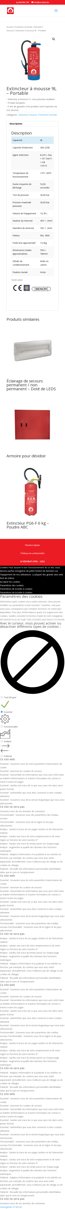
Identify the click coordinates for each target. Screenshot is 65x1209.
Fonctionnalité (11, 726)
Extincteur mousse (28, 114)
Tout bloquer (10, 697)
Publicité (8, 756)
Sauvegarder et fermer (11, 1207)
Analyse (7, 741)
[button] (53, 39)
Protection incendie (23, 27)
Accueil (9, 27)
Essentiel (8, 712)
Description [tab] (16, 123)
